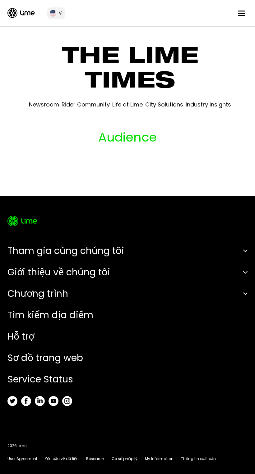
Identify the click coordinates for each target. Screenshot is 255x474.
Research (95, 458)
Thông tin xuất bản (198, 458)
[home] (21, 13)
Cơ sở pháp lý (124, 458)
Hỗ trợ (20, 336)
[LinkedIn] (40, 401)
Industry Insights (208, 104)
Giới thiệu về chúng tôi (58, 272)
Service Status (40, 379)
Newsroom (44, 104)
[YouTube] (53, 401)
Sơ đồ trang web (45, 357)
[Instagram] (67, 401)
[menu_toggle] (242, 13)
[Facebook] (26, 401)
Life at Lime (127, 104)
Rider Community (86, 104)
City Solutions (164, 104)
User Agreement (22, 458)
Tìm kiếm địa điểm (50, 315)
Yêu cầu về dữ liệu (62, 458)
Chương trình (37, 293)
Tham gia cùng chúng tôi (65, 250)
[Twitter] (12, 401)
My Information (159, 458)
